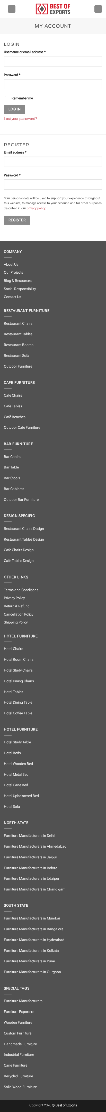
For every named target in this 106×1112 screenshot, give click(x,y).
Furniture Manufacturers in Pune (29, 961)
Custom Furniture (17, 1033)
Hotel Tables (13, 692)
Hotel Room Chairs (18, 659)
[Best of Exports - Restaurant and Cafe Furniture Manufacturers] (53, 9)
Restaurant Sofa (16, 355)
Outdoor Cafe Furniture (22, 427)
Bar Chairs (12, 457)
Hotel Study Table (17, 742)
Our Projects (13, 272)
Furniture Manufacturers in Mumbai (32, 918)
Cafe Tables (13, 406)
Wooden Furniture (18, 1022)
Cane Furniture (15, 1065)
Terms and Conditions (21, 590)
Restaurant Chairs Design (24, 528)
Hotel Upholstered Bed (21, 796)
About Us (11, 264)
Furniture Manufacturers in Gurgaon (32, 972)
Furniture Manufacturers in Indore (30, 868)
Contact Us (12, 297)
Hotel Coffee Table (18, 713)
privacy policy (36, 208)
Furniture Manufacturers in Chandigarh (35, 889)
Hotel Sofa (12, 806)
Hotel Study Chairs (18, 670)
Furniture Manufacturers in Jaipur (30, 857)
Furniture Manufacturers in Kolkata (31, 950)
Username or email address (31, 52)
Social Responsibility (20, 289)
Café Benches (14, 417)
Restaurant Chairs (18, 323)
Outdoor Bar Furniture (21, 499)
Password (18, 75)
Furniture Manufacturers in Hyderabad (34, 940)
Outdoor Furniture (18, 366)
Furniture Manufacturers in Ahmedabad (35, 846)
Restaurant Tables (18, 334)
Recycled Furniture (18, 1076)
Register (17, 220)
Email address (21, 152)
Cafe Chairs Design (19, 550)
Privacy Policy (14, 598)
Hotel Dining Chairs (19, 681)
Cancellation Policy (18, 614)
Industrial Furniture (19, 1054)
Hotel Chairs (13, 649)
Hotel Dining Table (18, 702)
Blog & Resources (18, 281)
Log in (14, 109)
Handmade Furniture (20, 1044)
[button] (11, 9)
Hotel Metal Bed (16, 774)
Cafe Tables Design (19, 561)
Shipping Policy (16, 622)
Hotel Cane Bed (16, 785)
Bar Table (11, 467)
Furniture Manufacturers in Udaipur (31, 878)
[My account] (98, 9)
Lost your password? (20, 119)
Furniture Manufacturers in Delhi (29, 835)
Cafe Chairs (13, 395)
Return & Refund (17, 606)
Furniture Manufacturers (23, 1001)
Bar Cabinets (14, 489)
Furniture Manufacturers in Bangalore (33, 929)
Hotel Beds (12, 753)
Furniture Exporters (19, 1012)
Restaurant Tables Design (24, 539)
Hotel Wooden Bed (18, 764)
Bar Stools (12, 478)
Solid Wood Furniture (20, 1087)
